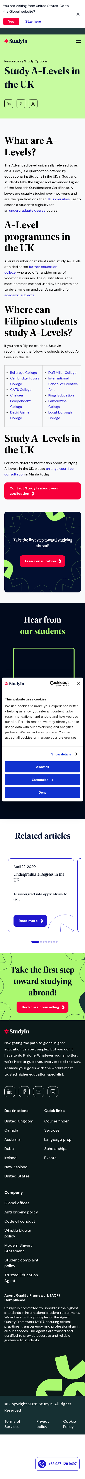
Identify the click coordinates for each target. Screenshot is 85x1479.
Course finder (56, 1121)
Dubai (9, 1148)
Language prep (57, 1139)
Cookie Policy (69, 1424)
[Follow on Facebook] (24, 1091)
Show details (61, 754)
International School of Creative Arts (63, 384)
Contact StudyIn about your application (34, 491)
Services (52, 1130)
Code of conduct (19, 1221)
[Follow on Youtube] (38, 1091)
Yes (11, 21)
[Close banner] (78, 683)
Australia (12, 1139)
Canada (11, 1130)
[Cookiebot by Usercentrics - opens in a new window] (51, 684)
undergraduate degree (27, 210)
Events (50, 1157)
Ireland (10, 1157)
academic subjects (19, 295)
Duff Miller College (62, 372)
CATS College (21, 389)
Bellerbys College (23, 372)
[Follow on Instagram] (53, 1091)
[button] (35, 942)
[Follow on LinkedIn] (9, 1091)
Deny (42, 792)
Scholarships (55, 1148)
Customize (40, 779)
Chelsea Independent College (20, 401)
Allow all (42, 767)
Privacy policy (42, 1424)
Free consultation (40, 561)
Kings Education (61, 395)
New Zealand (15, 1167)
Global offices (16, 1203)
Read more (28, 920)
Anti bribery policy (21, 1212)
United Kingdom (18, 1121)
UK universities (58, 199)
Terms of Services (12, 1424)
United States (17, 1176)
